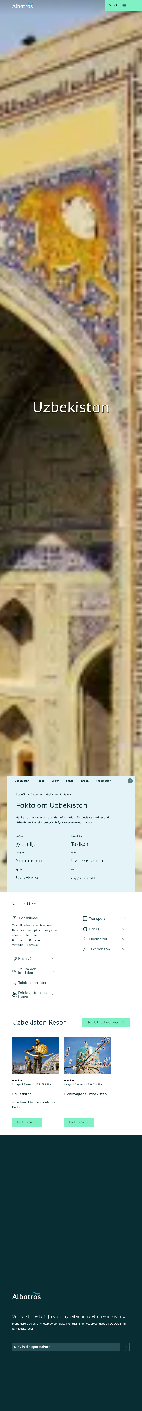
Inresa (84, 781)
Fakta (70, 781)
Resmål (20, 794)
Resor (40, 781)
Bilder (55, 781)
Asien (34, 794)
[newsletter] (126, 1347)
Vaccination (103, 781)
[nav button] (130, 780)
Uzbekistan (22, 781)
